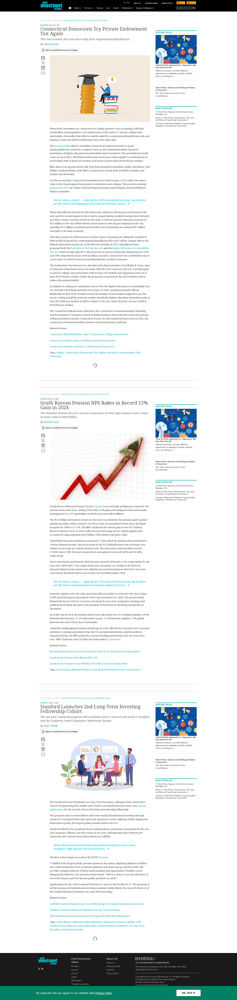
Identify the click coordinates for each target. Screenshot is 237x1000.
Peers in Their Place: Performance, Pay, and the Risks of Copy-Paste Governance (175, 119)
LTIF (138, 922)
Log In (181, 3)
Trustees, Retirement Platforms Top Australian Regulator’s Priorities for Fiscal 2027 (175, 124)
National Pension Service (112, 669)
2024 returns (63, 669)
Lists (108, 8)
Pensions (44, 399)
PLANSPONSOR (162, 962)
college (60, 352)
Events (116, 8)
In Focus (87, 8)
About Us (137, 3)
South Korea (134, 669)
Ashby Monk (63, 922)
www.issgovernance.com (146, 969)
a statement (113, 639)
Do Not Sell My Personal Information (151, 985)
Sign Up (192, 3)
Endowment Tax (89, 352)
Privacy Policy (103, 993)
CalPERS (130, 922)
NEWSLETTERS (167, 3)
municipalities (127, 352)
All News (75, 966)
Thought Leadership (80, 984)
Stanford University (72, 929)
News (76, 8)
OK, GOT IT (188, 993)
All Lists (74, 973)
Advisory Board (151, 3)
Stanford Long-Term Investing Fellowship (73, 925)
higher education (108, 352)
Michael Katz (51, 44)
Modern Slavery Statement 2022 (149, 982)
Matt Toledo (51, 725)
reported (99, 506)
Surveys (100, 8)
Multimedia (126, 8)
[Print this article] (43, 73)
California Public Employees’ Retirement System (98, 922)
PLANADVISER (146, 962)
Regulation (44, 25)
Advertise (110, 969)
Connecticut (71, 352)
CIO (137, 962)
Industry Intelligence (144, 8)
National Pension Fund (84, 669)
